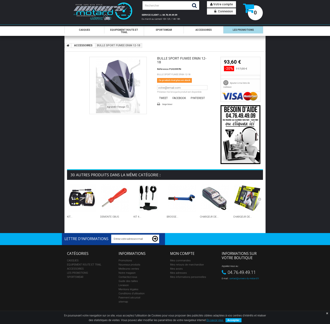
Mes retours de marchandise (187, 264)
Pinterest (198, 98)
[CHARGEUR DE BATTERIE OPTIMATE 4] (215, 198)
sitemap (123, 301)
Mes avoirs (176, 268)
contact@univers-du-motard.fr (244, 278)
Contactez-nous (128, 277)
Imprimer (167, 104)
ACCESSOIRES (203, 29)
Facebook (179, 98)
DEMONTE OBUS (109, 216)
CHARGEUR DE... (209, 216)
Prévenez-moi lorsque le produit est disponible (179, 92)
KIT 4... (137, 216)
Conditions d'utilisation (132, 293)
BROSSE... (172, 216)
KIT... (69, 216)
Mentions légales (128, 289)
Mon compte (182, 253)
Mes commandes (180, 260)
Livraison (124, 285)
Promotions (125, 260)
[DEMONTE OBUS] (115, 198)
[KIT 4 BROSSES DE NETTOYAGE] (148, 198)
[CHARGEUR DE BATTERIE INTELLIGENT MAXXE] (248, 198)
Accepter (233, 320)
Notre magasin (127, 272)
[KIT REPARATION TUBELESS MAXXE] (82, 198)
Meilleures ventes (129, 268)
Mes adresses (178, 272)
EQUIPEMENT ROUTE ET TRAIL (124, 31)
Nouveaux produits (129, 264)
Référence (163, 69)
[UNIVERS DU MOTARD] (100, 12)
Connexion (225, 11)
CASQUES (84, 29)
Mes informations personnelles (188, 277)
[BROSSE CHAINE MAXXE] (181, 198)
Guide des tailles (128, 281)
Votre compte (223, 4)
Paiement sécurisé (129, 297)
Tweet (163, 98)
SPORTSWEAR (164, 29)
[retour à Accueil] (68, 46)
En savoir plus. (215, 320)
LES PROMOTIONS (243, 29)
